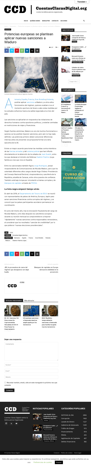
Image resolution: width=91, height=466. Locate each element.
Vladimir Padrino (42, 157)
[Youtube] (16, 423)
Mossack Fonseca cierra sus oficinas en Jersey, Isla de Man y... (79, 58)
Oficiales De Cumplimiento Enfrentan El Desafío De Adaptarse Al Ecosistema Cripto (79, 134)
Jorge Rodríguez (40, 166)
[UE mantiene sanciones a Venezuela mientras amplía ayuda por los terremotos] (31, 310)
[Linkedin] (27, 50)
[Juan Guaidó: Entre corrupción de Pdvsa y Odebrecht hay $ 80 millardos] (65, 38)
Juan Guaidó (46, 154)
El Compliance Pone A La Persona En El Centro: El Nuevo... (66, 108)
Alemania (18, 99)
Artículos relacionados (14, 300)
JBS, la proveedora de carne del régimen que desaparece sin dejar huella (16, 269)
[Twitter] (12, 50)
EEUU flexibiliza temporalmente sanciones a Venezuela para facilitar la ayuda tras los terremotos (49, 322)
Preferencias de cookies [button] (43, 462)
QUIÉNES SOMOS (35, 21)
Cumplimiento (66, 102)
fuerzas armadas (16, 151)
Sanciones (13, 26)
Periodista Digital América (19, 235)
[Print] (37, 50)
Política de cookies (66, 453)
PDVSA (34, 183)
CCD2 (8, 47)
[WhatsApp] (22, 50)
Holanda (50, 99)
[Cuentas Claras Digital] (45, 9)
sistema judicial (33, 151)
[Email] (32, 50)
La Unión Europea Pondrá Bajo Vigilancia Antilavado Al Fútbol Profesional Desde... (80, 110)
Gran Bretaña (40, 99)
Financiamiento (76, 51)
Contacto (56, 453)
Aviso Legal (77, 453)
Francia (31, 99)
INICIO (26, 21)
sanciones (31, 102)
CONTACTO (55, 21)
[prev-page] (5, 330)
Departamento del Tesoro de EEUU (33, 194)
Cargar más (73, 81)
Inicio (6, 26)
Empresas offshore (77, 62)
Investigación (76, 75)
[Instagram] (6, 423)
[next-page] (9, 330)
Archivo (74, 41)
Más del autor (29, 300)
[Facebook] (6, 50)
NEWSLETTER (46, 21)
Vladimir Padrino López (19, 240)
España (24, 99)
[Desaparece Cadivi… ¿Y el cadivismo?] (65, 49)
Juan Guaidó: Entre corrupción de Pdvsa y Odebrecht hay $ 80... (79, 37)
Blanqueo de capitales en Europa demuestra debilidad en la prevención (46, 269)
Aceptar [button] (59, 462)
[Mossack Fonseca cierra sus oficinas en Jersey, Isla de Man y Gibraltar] (65, 58)
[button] (84, 21)
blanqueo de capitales (13, 183)
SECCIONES (63, 21)
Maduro (7, 240)
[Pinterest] (17, 50)
